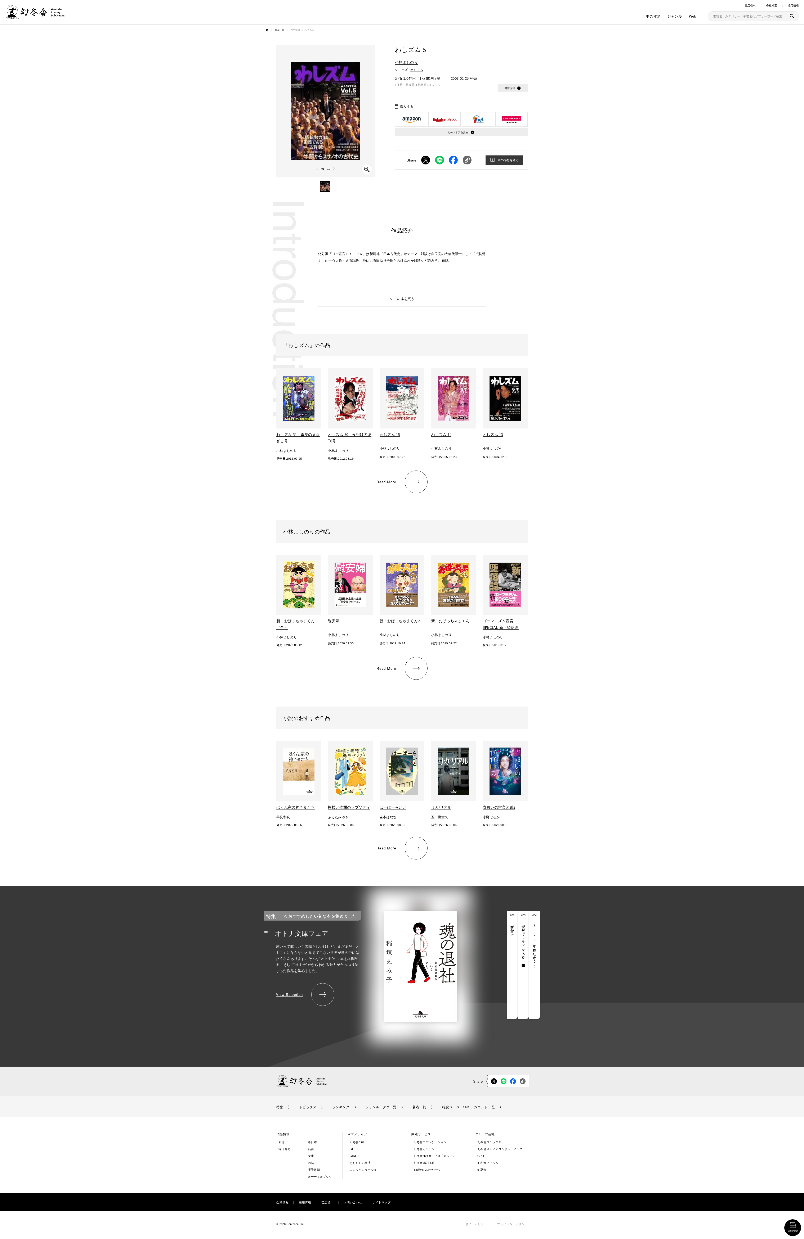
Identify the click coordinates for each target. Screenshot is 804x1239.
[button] (325, 186)
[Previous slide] (317, 168)
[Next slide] (333, 168)
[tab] (512, 965)
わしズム (416, 69)
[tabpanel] (370, 965)
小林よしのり (406, 62)
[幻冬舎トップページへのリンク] (34, 16)
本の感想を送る (508, 160)
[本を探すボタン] (792, 16)
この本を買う (404, 298)
